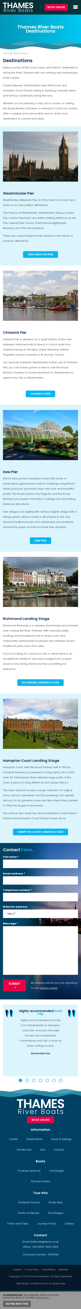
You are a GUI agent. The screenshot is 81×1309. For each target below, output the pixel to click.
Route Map (56, 1202)
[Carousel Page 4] (40, 1080)
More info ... (43, 1297)
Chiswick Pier (15, 332)
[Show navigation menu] (75, 7)
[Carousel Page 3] (34, 1080)
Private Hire (24, 1150)
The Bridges (55, 1213)
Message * (10, 923)
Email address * (14, 873)
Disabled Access (29, 1202)
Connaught (56, 1171)
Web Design (22, 1283)
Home (6, 53)
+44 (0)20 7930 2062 (45, 1247)
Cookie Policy (48, 1269)
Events (13, 1139)
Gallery (69, 1223)
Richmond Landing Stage (26, 618)
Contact (59, 1150)
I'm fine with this (17, 1303)
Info (42, 1150)
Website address (15, 907)
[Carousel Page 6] (54, 1080)
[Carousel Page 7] (60, 1080)
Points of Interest (28, 1213)
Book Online (56, 7)
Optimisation (42, 1283)
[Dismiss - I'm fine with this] (76, 1295)
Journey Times (46, 1223)
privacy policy (48, 988)
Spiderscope (58, 1283)
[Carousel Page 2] (27, 1080)
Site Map (63, 1269)
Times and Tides (17, 1223)
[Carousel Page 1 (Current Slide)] (20, 1080)
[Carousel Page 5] (47, 1080)
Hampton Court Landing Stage (31, 760)
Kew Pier (10, 471)
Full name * (11, 857)
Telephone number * (17, 890)
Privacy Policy (32, 1269)
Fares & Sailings (61, 1139)
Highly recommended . (40, 1012)
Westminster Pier (18, 193)
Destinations (21, 53)
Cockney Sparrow (28, 1171)
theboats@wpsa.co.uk (44, 1242)
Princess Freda (40, 1181)
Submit (14, 984)
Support (17, 1269)
